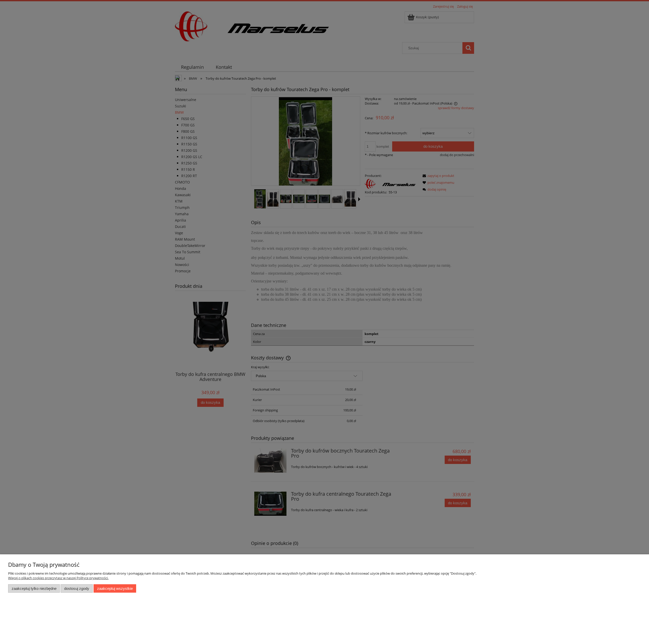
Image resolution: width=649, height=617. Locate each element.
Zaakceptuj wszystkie (115, 588)
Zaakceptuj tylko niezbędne (34, 588)
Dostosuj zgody (76, 588)
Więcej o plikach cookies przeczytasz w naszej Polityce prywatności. (58, 578)
